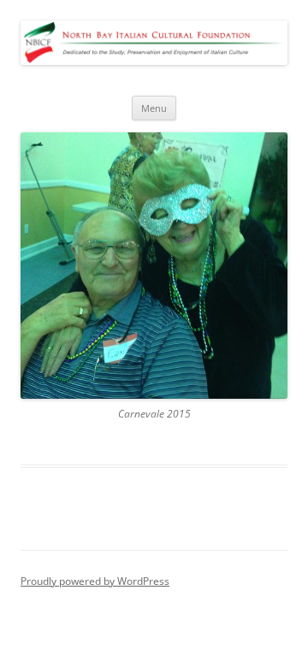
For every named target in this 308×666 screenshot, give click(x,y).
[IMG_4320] (154, 265)
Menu (154, 108)
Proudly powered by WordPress (95, 581)
